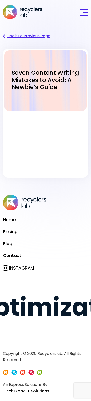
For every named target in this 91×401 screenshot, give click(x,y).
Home (9, 220)
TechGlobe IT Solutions (26, 391)
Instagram (21, 268)
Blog (7, 243)
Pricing (10, 231)
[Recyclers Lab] (22, 12)
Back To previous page (28, 36)
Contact (12, 255)
